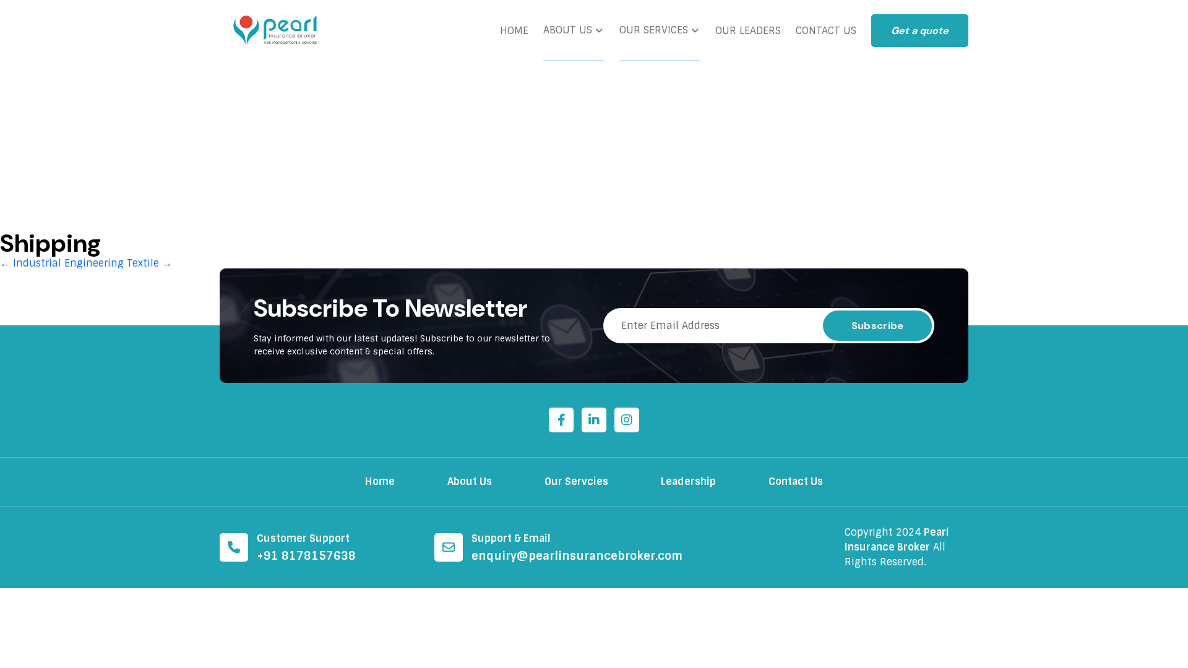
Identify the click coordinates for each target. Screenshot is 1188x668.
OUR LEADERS (748, 30)
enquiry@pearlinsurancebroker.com (576, 556)
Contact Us (795, 481)
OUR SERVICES (653, 30)
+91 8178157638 (306, 556)
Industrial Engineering (62, 263)
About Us (469, 481)
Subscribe (877, 325)
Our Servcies (576, 481)
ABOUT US (567, 30)
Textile (149, 263)
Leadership (688, 481)
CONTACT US (826, 30)
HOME (514, 30)
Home (380, 481)
